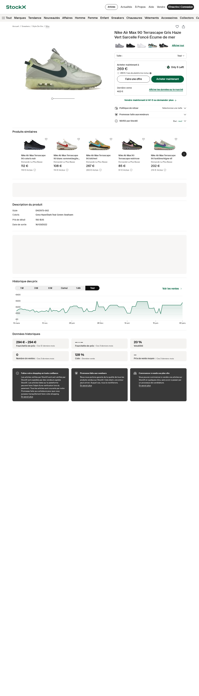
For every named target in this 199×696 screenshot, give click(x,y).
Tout (9, 18)
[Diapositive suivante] (184, 154)
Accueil (15, 26)
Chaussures (134, 18)
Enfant (104, 18)
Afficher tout (178, 45)
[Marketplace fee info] (150, 73)
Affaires (67, 18)
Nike (47, 26)
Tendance (34, 18)
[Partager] (183, 27)
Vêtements (152, 18)
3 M (36, 288)
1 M (21, 288)
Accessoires (169, 18)
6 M (50, 288)
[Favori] (177, 27)
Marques (20, 18)
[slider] (52, 98)
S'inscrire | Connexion (180, 7)
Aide (151, 7)
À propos (141, 7)
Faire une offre (133, 79)
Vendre (161, 7)
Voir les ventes (170, 288)
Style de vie (37, 26)
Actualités (126, 7)
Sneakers (117, 18)
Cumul (64, 288)
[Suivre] (46, 139)
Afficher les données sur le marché (166, 89)
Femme (93, 18)
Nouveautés (52, 18)
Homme (80, 18)
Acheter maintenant (167, 79)
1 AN (78, 288)
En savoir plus (43, 396)
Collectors (187, 18)
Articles (111, 6)
